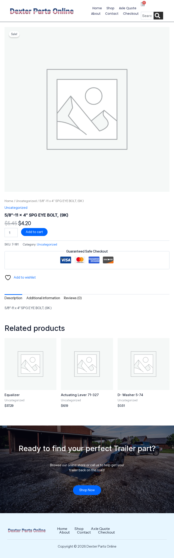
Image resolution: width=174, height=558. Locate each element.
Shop (110, 8)
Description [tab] (13, 298)
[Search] (158, 15)
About (96, 13)
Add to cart (34, 232)
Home (97, 8)
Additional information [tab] (43, 298)
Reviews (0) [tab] (73, 298)
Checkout (131, 13)
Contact (111, 13)
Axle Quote (127, 8)
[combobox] (147, 15)
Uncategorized (26, 201)
